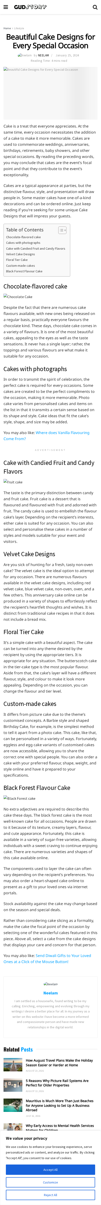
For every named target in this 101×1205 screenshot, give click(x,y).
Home (7, 28)
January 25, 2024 (67, 55)
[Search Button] (95, 7)
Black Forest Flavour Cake (24, 271)
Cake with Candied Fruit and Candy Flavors (35, 248)
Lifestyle (19, 28)
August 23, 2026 (35, 1070)
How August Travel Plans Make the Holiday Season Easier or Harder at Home (59, 1062)
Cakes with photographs (23, 243)
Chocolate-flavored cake (23, 237)
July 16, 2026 (33, 1115)
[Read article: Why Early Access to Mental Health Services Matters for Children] (13, 1130)
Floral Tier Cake (17, 260)
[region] (50, 1168)
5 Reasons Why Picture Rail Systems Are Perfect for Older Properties (57, 1083)
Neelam (43, 55)
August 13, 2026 (35, 1091)
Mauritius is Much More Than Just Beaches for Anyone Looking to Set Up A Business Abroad (59, 1105)
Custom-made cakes (20, 265)
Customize (50, 1182)
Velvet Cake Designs (20, 254)
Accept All (50, 1170)
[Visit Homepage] (50, 7)
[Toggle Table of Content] (60, 230)
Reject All (50, 1195)
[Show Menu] (6, 7)
